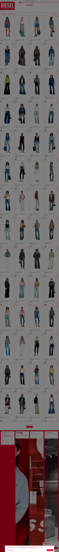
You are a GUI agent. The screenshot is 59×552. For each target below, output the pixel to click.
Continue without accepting (9, 550)
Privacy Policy (30, 547)
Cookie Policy (35, 547)
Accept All (50, 550)
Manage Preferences (22, 547)
